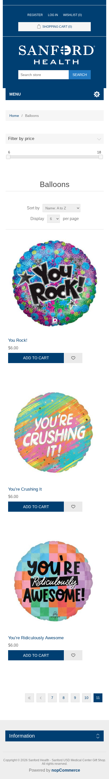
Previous (41, 697)
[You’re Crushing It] (55, 432)
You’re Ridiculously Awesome (36, 637)
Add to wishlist (73, 358)
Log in (53, 15)
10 (86, 698)
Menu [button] (15, 94)
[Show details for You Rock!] (55, 284)
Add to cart (36, 358)
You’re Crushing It (25, 489)
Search (79, 75)
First (29, 697)
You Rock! (17, 340)
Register (35, 15)
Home (14, 116)
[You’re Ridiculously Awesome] (55, 581)
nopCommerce (65, 770)
